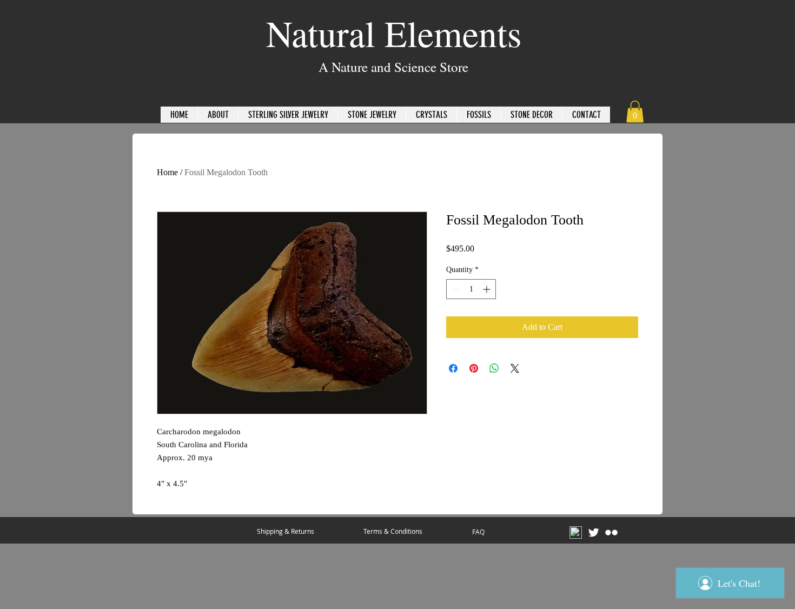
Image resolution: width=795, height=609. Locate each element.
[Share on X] (514, 368)
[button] (635, 112)
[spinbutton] (471, 289)
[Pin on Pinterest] (473, 368)
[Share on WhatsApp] (494, 368)
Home (167, 172)
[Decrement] (454, 289)
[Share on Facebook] (453, 368)
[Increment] (487, 289)
